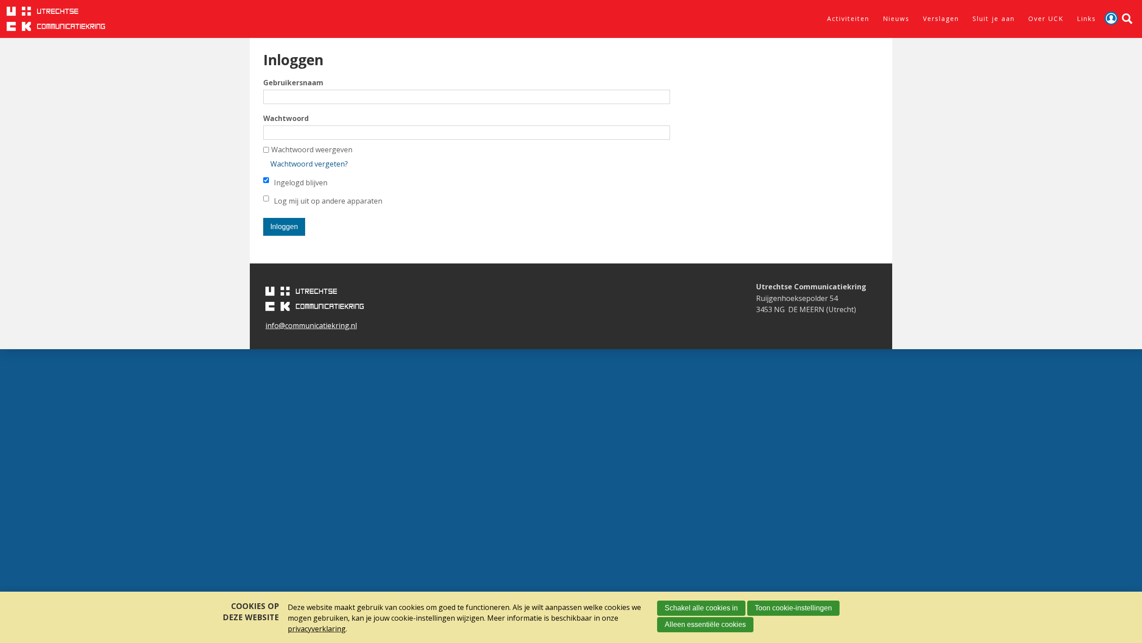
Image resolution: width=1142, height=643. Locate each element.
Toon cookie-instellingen (793, 608)
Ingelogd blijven (300, 183)
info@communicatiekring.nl (311, 325)
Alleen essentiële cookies (705, 624)
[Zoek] (1127, 19)
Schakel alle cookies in (701, 608)
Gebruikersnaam (293, 83)
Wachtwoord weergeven (311, 149)
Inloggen (1111, 18)
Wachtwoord (286, 118)
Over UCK (1045, 18)
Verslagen (941, 18)
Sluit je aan (993, 18)
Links (1086, 18)
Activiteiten (848, 18)
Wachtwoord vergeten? (309, 164)
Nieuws (896, 18)
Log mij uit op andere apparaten (328, 201)
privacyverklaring (317, 629)
